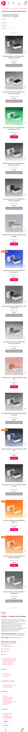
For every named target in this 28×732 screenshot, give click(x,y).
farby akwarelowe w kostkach (11, 15)
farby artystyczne (14, 8)
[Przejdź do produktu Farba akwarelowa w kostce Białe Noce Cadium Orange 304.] (14, 545)
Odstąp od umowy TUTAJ (9, 685)
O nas (4, 695)
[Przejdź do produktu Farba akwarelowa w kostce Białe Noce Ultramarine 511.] (14, 259)
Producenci (6, 673)
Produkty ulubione (7, 717)
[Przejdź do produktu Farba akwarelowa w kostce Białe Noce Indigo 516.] (14, 437)
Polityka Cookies (7, 700)
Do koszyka (14, 137)
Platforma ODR (7, 703)
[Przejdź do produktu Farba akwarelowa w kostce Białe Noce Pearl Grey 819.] (14, 223)
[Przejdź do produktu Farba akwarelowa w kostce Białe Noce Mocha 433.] (14, 366)
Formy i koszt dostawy (8, 661)
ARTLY (2, 8)
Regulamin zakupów (8, 697)
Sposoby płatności (7, 663)
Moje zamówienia (7, 716)
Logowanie (6, 715)
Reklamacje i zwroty (8, 664)
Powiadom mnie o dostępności (14, 65)
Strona (12, 32)
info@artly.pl (6, 651)
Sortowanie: (4, 25)
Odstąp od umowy (5, 723)
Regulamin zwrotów (8, 686)
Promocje (5, 676)
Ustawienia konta (7, 713)
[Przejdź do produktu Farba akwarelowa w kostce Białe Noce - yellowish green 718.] (14, 116)
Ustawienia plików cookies (9, 701)
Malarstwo (7, 8)
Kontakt (5, 704)
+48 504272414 (6, 648)
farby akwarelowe (23, 8)
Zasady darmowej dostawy (10, 658)
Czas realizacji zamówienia (9, 660)
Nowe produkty (7, 675)
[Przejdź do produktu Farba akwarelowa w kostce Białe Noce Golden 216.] (14, 509)
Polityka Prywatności (8, 698)
